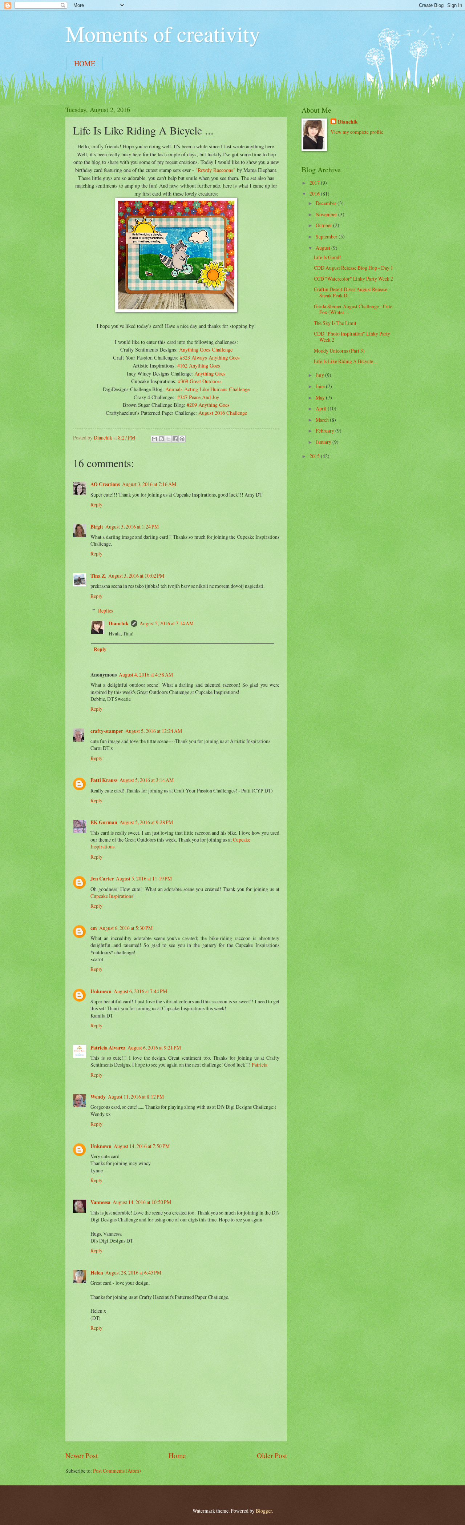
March (323, 419)
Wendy (98, 1096)
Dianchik (119, 623)
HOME (84, 63)
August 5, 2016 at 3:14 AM (147, 779)
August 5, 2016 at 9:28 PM (146, 822)
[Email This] (154, 438)
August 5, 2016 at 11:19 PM (144, 878)
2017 (315, 182)
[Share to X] (168, 438)
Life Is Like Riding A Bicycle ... (345, 361)
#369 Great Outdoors (200, 381)
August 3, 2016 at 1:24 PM (132, 526)
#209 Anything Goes (208, 404)
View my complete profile (357, 131)
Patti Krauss (103, 780)
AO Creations (105, 484)
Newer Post (81, 1455)
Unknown (101, 991)
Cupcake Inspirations (111, 895)
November (327, 214)
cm (93, 928)
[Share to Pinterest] (182, 438)
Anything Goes (210, 373)
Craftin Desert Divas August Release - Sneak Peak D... (352, 292)
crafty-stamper (106, 731)
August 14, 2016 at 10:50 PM (142, 1202)
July (320, 375)
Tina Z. (98, 575)
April (322, 408)
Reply (96, 504)
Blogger (264, 1510)
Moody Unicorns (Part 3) (339, 350)
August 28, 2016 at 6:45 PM (133, 1272)
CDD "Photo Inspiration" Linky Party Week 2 (352, 336)
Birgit (96, 526)
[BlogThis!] (161, 438)
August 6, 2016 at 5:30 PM (126, 927)
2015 (315, 456)
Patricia (259, 1064)
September (327, 236)
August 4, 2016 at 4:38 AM (146, 674)
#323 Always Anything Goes (210, 357)
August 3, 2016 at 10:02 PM (136, 575)
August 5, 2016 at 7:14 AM (167, 623)
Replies (105, 610)
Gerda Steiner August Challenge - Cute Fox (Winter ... (353, 309)
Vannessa (100, 1202)
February (325, 430)
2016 (315, 193)
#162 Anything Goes (198, 365)
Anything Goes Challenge (205, 349)
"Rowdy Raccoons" (215, 169)
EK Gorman (103, 822)
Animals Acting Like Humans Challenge (207, 389)
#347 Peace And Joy (198, 397)
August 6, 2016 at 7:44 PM (140, 991)
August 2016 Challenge (222, 412)
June (321, 386)
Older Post (272, 1455)
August (323, 247)
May (321, 397)
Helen (96, 1272)
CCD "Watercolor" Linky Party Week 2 (353, 278)
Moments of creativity (162, 33)
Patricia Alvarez (107, 1047)
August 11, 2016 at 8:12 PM (136, 1096)
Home (177, 1455)
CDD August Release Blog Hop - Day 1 (353, 267)
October (324, 225)
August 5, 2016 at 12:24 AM (153, 730)
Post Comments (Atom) (117, 1470)
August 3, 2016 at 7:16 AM (149, 484)
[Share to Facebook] (175, 438)
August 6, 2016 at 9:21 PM (154, 1047)
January (324, 441)
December (326, 203)
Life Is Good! (327, 257)
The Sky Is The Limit (335, 323)
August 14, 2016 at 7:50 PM (142, 1146)
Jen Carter (102, 878)
